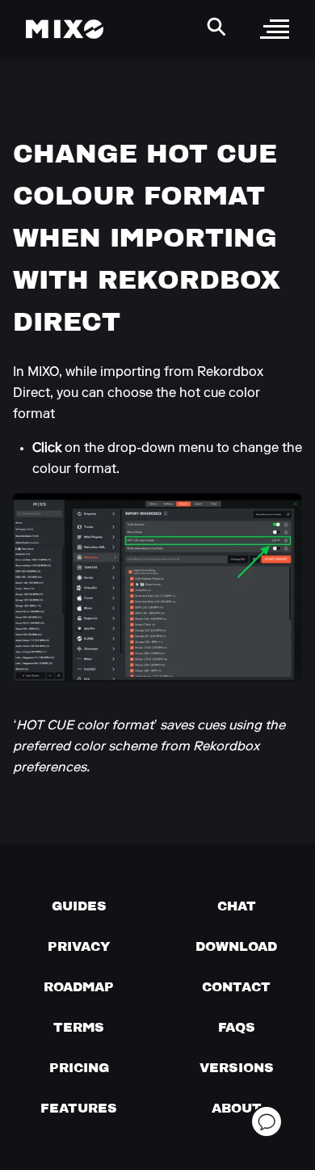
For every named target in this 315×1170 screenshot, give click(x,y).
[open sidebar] (275, 29)
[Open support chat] (266, 1121)
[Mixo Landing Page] (64, 29)
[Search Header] (216, 26)
